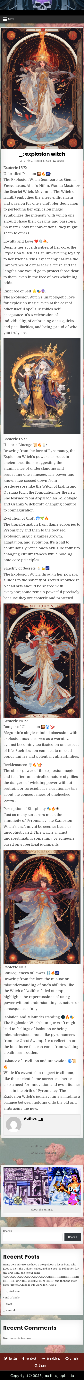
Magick (60, 160)
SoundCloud (53, 1358)
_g (24, 161)
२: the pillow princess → (42, 1146)
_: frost (7, 1304)
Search (7, 1231)
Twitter (13, 1358)
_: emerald (9, 1310)
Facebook (31, 1358)
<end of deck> (11, 1297)
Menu (11, 19)
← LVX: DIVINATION (42, 1152)
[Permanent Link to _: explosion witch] (42, 88)
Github (74, 1358)
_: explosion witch (42, 153)
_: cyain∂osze (11, 1291)
